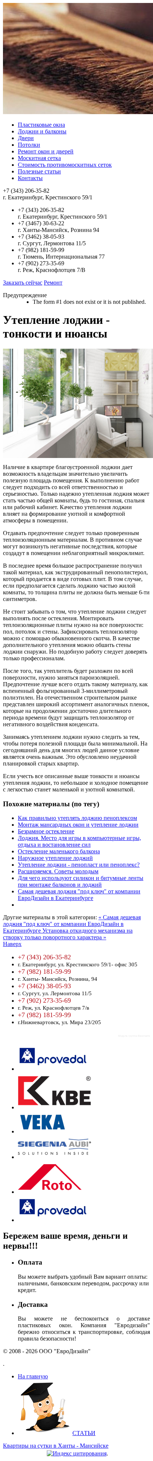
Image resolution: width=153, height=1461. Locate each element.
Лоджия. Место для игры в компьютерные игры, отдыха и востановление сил (79, 841)
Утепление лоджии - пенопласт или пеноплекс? (79, 864)
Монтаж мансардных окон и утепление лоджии (78, 824)
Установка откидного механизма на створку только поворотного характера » (68, 933)
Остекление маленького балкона (59, 851)
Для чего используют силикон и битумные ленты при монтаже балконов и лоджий (80, 881)
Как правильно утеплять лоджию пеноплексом (77, 818)
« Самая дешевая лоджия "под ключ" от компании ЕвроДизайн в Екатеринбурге (72, 924)
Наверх (12, 944)
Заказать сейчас (22, 282)
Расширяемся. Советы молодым (58, 871)
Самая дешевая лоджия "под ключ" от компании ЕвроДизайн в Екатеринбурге (79, 894)
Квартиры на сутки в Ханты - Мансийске (55, 1445)
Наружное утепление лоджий (55, 858)
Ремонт (53, 282)
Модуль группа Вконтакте (134, 1036)
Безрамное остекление (46, 831)
